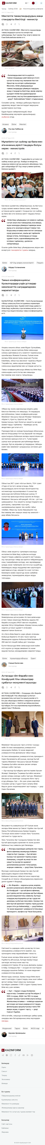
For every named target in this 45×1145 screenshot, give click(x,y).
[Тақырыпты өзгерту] (35, 3)
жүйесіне (6, 117)
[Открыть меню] (41, 3)
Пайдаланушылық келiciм (11, 1096)
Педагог (40, 263)
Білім (14, 124)
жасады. (5, 1021)
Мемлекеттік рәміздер (10, 1104)
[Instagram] (3, 24)
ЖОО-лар (35, 1028)
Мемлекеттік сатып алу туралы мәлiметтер (18, 1112)
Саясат (4, 1071)
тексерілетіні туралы (19, 250)
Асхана (5, 124)
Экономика (6, 1079)
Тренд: (4, 9)
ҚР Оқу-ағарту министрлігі (22, 263)
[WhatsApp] (7, 24)
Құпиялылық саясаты (10, 1100)
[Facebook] (15, 24)
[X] (19, 24)
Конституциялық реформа (33, 9)
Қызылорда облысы (19, 658)
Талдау (4, 1075)
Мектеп (22, 124)
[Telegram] (11, 24)
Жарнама (5, 1132)
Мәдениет (7, 1028)
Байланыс (5, 1128)
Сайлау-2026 (13, 9)
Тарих (17, 1028)
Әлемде (5, 1083)
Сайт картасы (7, 1124)
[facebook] (15, 1055)
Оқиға (4, 1067)
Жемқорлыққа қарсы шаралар (13, 1108)
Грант (33, 658)
